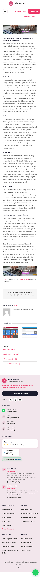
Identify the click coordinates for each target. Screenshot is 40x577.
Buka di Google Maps (15, 482)
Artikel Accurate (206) (11, 354)
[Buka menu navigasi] (5, 11)
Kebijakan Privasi (27, 546)
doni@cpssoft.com (13, 418)
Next (33, 17)
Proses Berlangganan (28, 517)
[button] (4, 332)
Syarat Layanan (26, 550)
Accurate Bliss (6, 525)
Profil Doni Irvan (26, 539)
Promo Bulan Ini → (8, 529)
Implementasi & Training (29, 513)
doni (6, 279)
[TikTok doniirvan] (15, 400)
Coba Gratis (34, 11)
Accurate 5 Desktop (8, 513)
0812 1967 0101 (21, 11)
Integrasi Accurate (8, 546)
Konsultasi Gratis (27, 510)
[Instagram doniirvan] (11, 400)
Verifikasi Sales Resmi (21, 393)
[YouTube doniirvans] (20, 400)
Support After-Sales (27, 521)
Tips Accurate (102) (10, 359)
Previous (27, 17)
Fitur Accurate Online (9, 543)
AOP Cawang (11, 430)
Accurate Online (7, 510)
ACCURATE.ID (11, 424)
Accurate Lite (6, 517)
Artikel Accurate (24, 279)
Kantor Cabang (26, 543)
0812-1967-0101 (12, 411)
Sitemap (20, 568)
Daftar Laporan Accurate (10, 539)
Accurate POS (6, 521)
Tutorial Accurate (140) (12, 364)
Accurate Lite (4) (9, 349)
